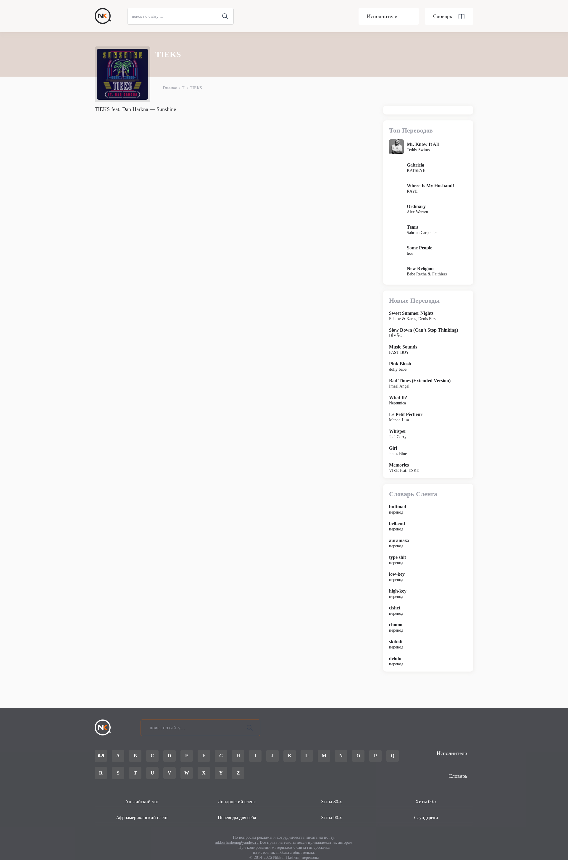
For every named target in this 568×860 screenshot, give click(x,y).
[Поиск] (249, 728)
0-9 (101, 755)
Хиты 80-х (331, 801)
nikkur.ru (284, 852)
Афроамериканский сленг (142, 817)
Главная (170, 88)
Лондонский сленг (237, 801)
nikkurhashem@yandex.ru (237, 842)
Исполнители (382, 16)
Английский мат (142, 801)
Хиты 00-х (426, 801)
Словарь (442, 16)
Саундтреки (426, 817)
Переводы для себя (237, 817)
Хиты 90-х (331, 817)
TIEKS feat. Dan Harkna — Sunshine (135, 109)
